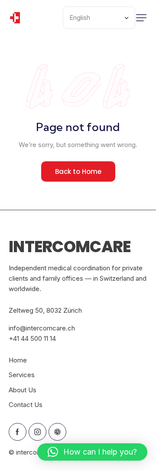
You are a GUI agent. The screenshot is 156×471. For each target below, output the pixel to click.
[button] (141, 18)
